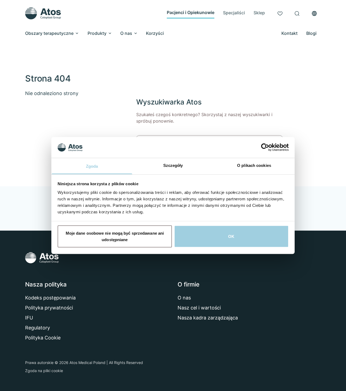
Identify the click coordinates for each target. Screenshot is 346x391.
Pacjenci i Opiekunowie (190, 12)
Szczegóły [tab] (173, 165)
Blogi (311, 33)
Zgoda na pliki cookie (44, 370)
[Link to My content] (280, 13)
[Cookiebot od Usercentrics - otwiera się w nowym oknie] (265, 147)
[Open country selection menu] (314, 13)
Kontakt (289, 33)
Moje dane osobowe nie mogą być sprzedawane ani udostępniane (115, 236)
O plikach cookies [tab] (254, 165)
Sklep (259, 12)
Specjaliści (234, 12)
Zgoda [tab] (92, 166)
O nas (126, 33)
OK (231, 236)
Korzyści (155, 33)
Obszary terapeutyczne (49, 33)
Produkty (97, 33)
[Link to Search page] (297, 13)
